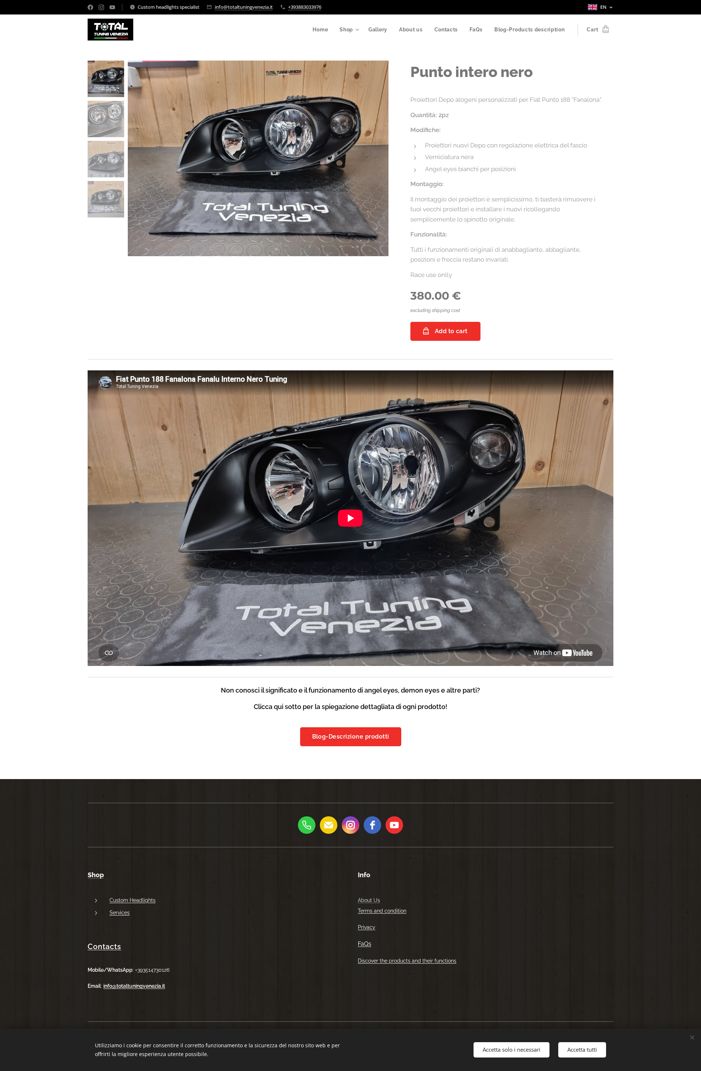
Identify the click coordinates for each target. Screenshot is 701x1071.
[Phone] (306, 825)
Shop (96, 875)
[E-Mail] (328, 825)
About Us (369, 900)
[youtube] (394, 825)
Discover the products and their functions (407, 961)
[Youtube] (112, 7)
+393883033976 (304, 7)
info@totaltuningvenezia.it (244, 7)
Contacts (104, 946)
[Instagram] (101, 7)
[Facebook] (90, 7)
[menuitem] (322, 29)
